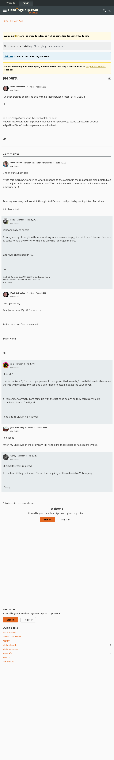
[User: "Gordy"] (6, 457)
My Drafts (57, 653)
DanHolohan (16, 162)
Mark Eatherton (17, 86)
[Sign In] (109, 10)
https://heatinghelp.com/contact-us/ (45, 46)
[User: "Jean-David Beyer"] (6, 429)
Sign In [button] (47, 519)
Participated (8, 661)
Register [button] (65, 519)
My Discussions (10, 649)
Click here (8, 56)
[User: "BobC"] (6, 221)
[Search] (104, 10)
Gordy (13, 456)
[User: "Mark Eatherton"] (6, 88)
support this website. (96, 66)
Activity (6, 640)
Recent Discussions (12, 636)
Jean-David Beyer (18, 427)
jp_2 (12, 364)
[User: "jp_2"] (6, 365)
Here (17, 35)
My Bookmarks (57, 645)
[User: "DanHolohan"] (6, 164)
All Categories (9, 632)
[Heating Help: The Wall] (23, 10)
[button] (109, 79)
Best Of (6, 657)
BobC (12, 220)
